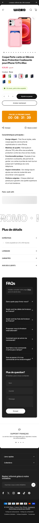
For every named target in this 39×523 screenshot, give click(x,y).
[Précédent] (3, 2)
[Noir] (32, 76)
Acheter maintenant (19, 103)
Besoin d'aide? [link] (32, 128)
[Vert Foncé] (26, 76)
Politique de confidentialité (27, 511)
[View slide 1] (16, 442)
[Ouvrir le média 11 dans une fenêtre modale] (33, 18)
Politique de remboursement (12, 511)
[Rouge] (4, 76)
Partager (7, 128)
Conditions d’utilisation (9, 514)
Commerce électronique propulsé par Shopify (22, 508)
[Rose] (21, 76)
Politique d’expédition (22, 514)
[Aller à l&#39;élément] (4, 52)
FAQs (29, 289)
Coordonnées (31, 514)
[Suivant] (36, 2)
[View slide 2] (18, 442)
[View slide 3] (21, 442)
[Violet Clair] (15, 76)
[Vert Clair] (10, 76)
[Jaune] (10, 82)
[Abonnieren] (33, 485)
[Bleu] (4, 82)
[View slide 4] (23, 442)
